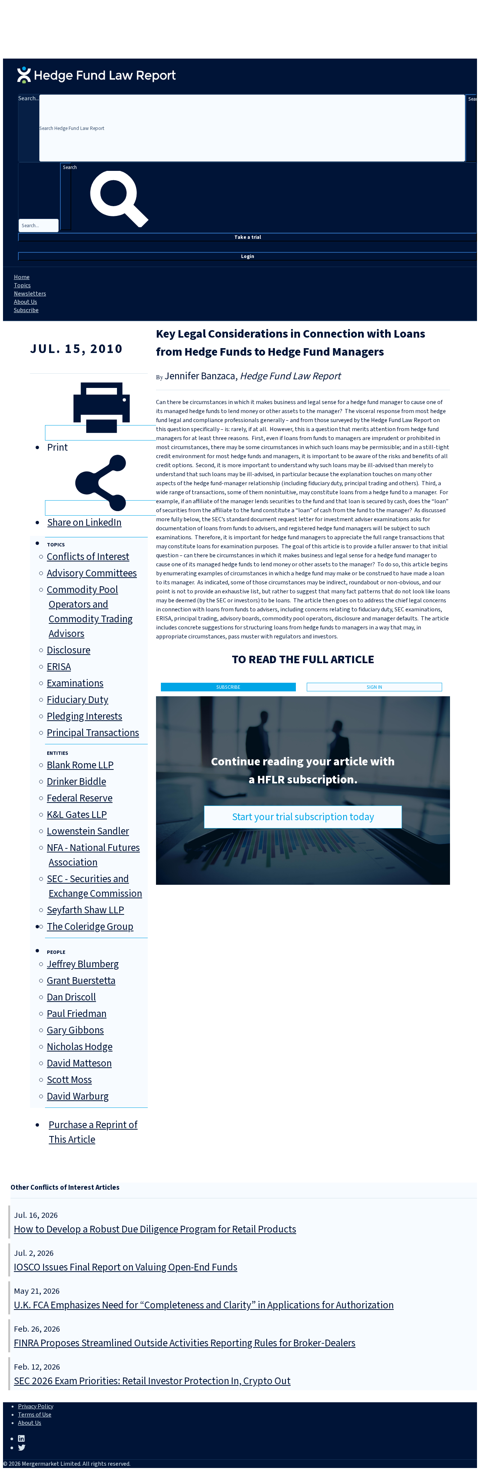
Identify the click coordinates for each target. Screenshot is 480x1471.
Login (247, 256)
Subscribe (26, 310)
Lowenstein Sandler (88, 831)
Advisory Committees (92, 573)
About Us (25, 302)
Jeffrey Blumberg (83, 964)
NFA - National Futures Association (93, 855)
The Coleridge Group (90, 926)
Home (22, 277)
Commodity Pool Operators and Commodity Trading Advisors (90, 611)
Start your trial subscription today (303, 817)
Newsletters (30, 294)
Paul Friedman (76, 1013)
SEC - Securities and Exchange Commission (94, 886)
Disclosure (68, 650)
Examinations (75, 683)
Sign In (374, 687)
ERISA (59, 666)
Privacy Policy (35, 1406)
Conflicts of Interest (88, 556)
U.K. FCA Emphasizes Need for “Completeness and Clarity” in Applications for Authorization (204, 1305)
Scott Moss (69, 1080)
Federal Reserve (79, 798)
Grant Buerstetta (81, 980)
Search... (28, 98)
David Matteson (79, 1063)
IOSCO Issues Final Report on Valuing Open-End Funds (125, 1267)
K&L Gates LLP (77, 814)
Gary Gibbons (75, 1030)
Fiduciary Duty (77, 700)
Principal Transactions (93, 733)
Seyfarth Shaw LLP (85, 910)
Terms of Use (34, 1415)
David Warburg (78, 1096)
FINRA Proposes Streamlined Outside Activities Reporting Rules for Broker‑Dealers (185, 1343)
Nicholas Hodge (79, 1047)
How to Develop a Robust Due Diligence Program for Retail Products (155, 1229)
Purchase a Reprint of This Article (93, 1132)
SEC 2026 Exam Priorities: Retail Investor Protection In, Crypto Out (152, 1381)
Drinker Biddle (76, 781)
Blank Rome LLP (80, 765)
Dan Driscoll (71, 997)
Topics (22, 285)
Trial (247, 237)
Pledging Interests (84, 716)
